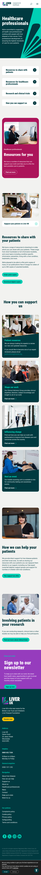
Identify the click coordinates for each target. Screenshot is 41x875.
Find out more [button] (11, 172)
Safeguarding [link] (7, 820)
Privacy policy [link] (7, 817)
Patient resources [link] (12, 340)
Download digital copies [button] (12, 282)
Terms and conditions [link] (9, 822)
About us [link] (5, 784)
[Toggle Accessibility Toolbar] (36, 870)
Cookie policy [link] (6, 814)
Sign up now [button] (10, 687)
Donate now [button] (8, 719)
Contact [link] (5, 792)
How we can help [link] (8, 779)
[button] (37, 5)
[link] (11, 4)
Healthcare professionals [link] (11, 787)
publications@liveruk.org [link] (13, 354)
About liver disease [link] (8, 776)
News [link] (4, 790)
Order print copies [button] (10, 275)
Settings (14, 871)
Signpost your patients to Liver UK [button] (16, 224)
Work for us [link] (6, 798)
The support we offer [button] (11, 576)
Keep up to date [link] (7, 795)
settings (15, 868)
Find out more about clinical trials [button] (16, 640)
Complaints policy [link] (8, 811)
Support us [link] (6, 781)
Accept (6, 871)
